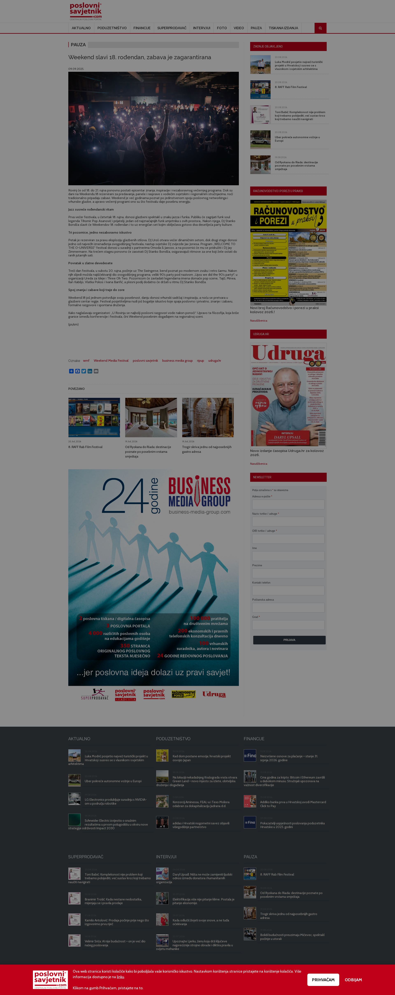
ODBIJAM (353, 979)
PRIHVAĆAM (323, 979)
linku (120, 977)
